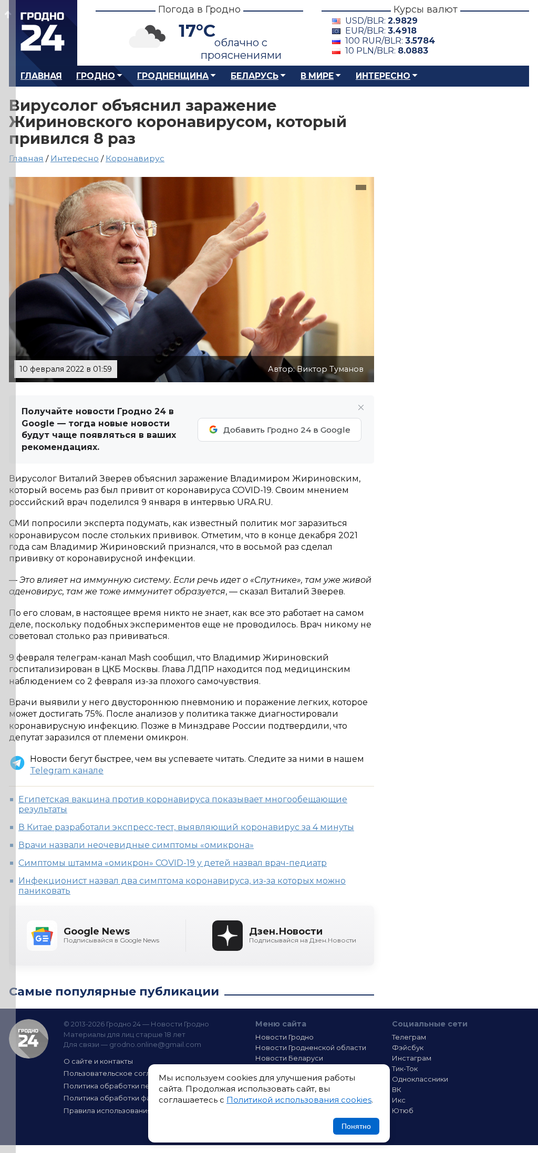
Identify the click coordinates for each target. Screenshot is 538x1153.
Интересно (383, 76)
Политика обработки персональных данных (142, 1086)
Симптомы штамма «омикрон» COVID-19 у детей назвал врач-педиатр (172, 863)
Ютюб (402, 1110)
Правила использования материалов (130, 1110)
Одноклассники (420, 1079)
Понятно (356, 1126)
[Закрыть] (361, 407)
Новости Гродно (284, 1037)
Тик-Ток (405, 1068)
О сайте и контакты (98, 1061)
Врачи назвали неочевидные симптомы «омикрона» (136, 845)
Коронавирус (135, 158)
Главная (41, 76)
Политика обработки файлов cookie (129, 1098)
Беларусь (254, 76)
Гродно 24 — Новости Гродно (28, 1038)
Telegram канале (67, 770)
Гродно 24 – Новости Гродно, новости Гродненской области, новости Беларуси (43, 33)
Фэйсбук (407, 1047)
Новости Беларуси (289, 1058)
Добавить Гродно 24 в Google (286, 430)
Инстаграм (411, 1058)
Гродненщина (173, 76)
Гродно (95, 76)
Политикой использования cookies (298, 1100)
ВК (396, 1089)
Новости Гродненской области (310, 1047)
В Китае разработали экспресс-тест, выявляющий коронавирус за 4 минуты (186, 827)
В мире (317, 76)
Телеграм (409, 1037)
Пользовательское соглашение (121, 1073)
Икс (399, 1100)
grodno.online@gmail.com (155, 1044)
